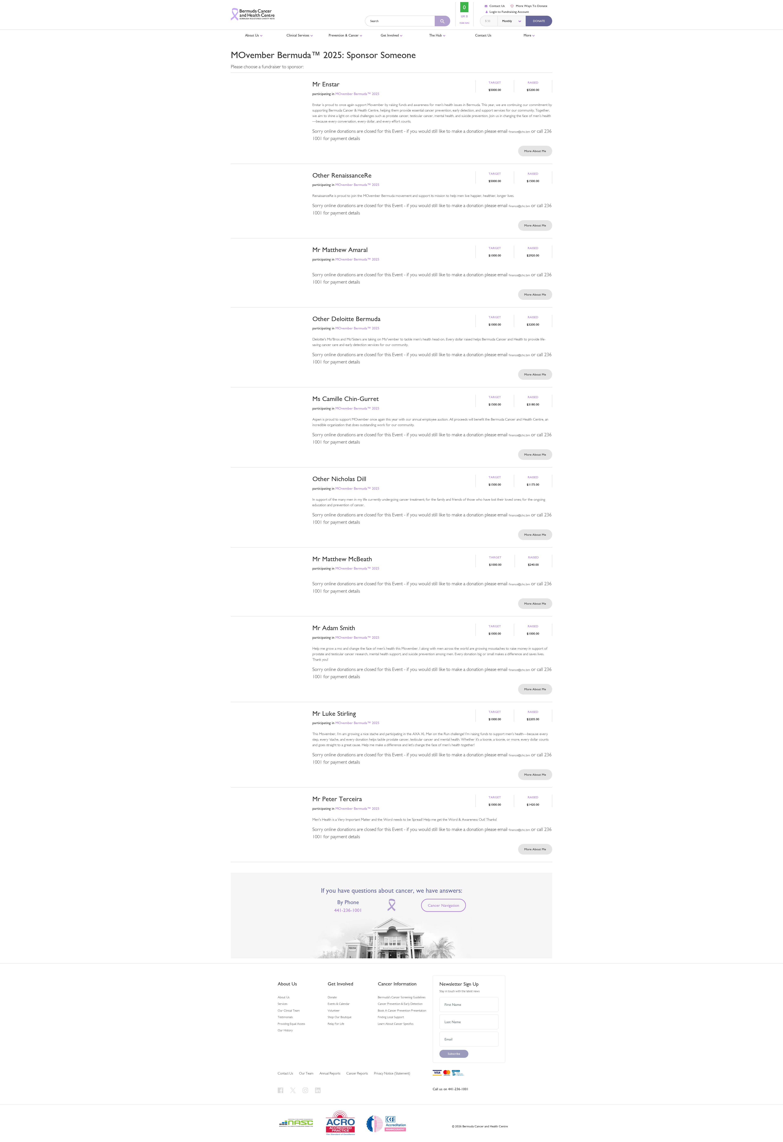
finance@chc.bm (519, 132)
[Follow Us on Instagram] (306, 1090)
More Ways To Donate (531, 6)
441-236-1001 (348, 910)
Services (282, 1004)
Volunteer (334, 1010)
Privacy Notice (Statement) (392, 1073)
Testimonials (285, 1017)
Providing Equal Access (291, 1024)
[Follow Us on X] (293, 1090)
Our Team (306, 1073)
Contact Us (497, 6)
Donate (539, 21)
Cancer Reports (357, 1073)
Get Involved (390, 35)
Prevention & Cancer (344, 35)
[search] (442, 21)
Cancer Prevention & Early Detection (400, 1004)
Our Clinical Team (289, 1010)
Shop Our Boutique (339, 1017)
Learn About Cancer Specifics (395, 1024)
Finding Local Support (391, 1017)
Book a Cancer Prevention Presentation (402, 1010)
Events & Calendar (339, 1004)
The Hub (436, 35)
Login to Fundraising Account (509, 12)
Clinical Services (298, 35)
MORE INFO (464, 23)
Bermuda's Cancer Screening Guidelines (401, 997)
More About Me (535, 151)
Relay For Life (336, 1024)
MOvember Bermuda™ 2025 (357, 94)
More (528, 35)
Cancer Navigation (443, 905)
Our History (285, 1030)
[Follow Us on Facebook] (281, 1090)
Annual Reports (330, 1073)
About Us (252, 35)
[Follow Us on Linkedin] (318, 1090)
